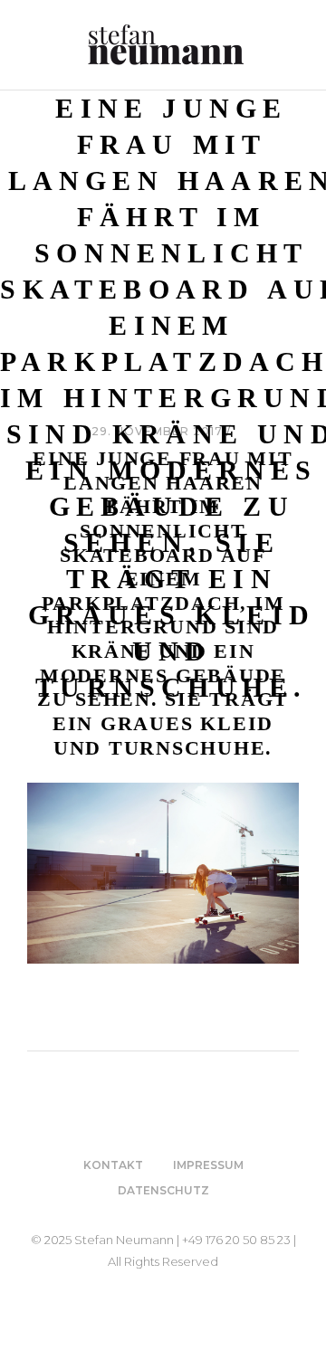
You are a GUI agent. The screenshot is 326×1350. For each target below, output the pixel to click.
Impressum (208, 1165)
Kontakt (113, 1165)
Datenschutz (163, 1190)
